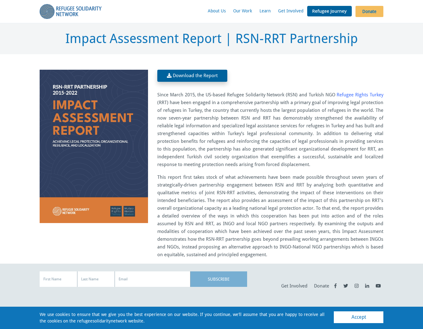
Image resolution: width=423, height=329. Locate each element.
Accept (358, 317)
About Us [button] (217, 10)
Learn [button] (265, 10)
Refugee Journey (329, 11)
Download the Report (195, 75)
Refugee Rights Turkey (360, 95)
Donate (369, 11)
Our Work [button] (242, 10)
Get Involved (290, 10)
